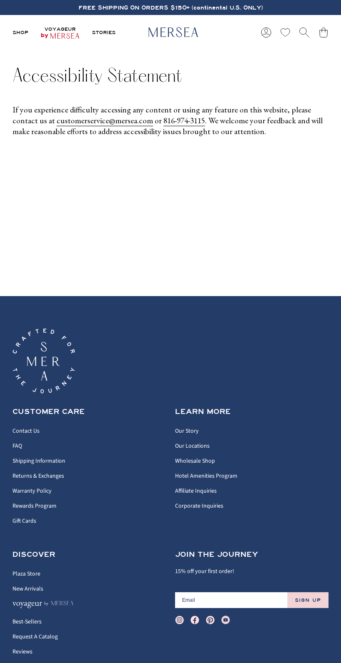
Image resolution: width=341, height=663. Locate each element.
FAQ (17, 446)
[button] (20, 32)
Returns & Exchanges (38, 476)
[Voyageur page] (43, 607)
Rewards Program (34, 506)
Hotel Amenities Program (206, 476)
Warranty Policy (32, 491)
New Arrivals (27, 589)
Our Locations (192, 446)
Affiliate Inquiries (196, 491)
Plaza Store (26, 574)
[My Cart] (323, 32)
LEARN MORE (203, 412)
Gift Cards (24, 521)
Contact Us (26, 431)
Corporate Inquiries (199, 506)
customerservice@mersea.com (105, 120)
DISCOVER (33, 555)
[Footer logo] (43, 361)
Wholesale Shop (195, 461)
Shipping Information (38, 461)
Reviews (22, 652)
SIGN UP (308, 600)
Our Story (187, 431)
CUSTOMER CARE (48, 412)
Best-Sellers (27, 622)
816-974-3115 (184, 120)
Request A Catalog (35, 637)
